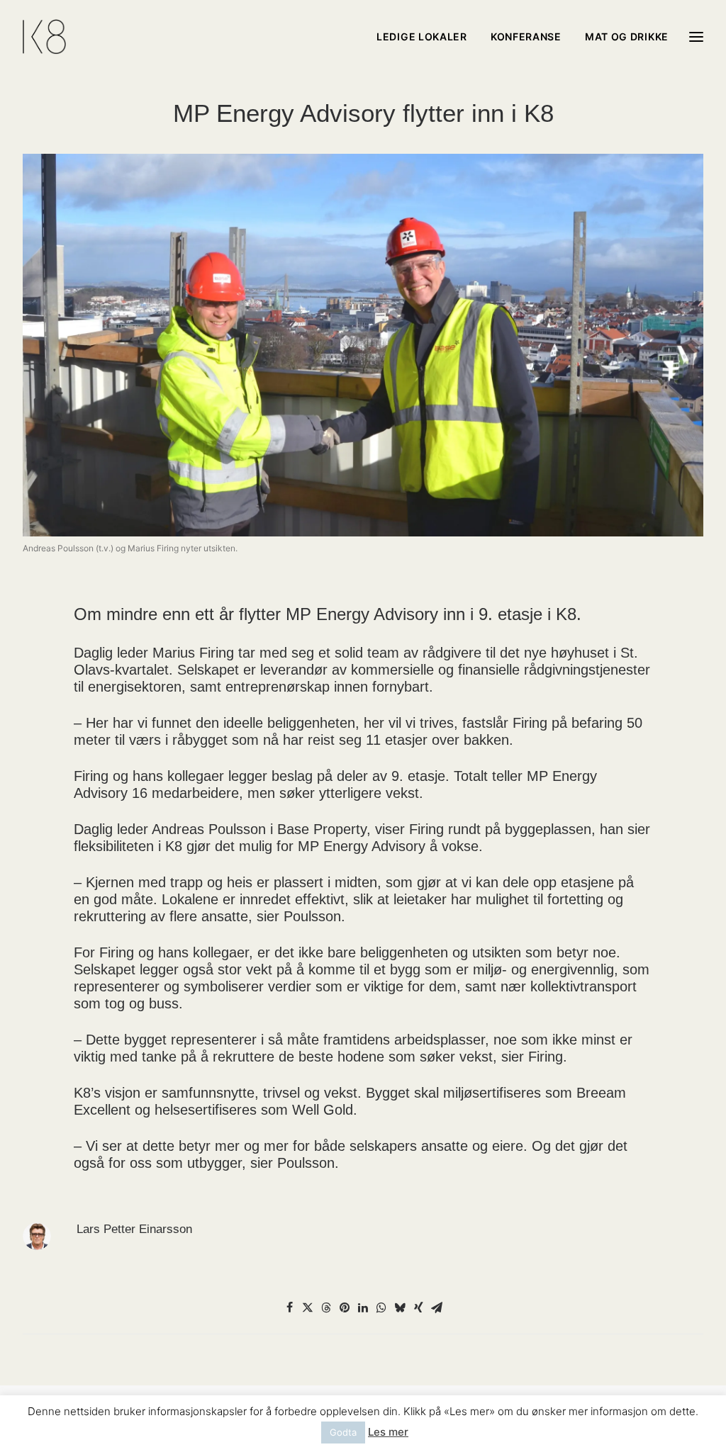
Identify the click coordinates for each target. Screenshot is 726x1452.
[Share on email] (436, 1307)
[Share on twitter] (307, 1307)
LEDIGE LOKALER (421, 36)
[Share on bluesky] (399, 1307)
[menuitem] (426, 37)
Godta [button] (343, 1432)
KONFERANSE (526, 36)
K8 (173, 846)
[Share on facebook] (289, 1307)
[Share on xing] (418, 1307)
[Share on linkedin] (363, 1307)
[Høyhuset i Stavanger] (44, 37)
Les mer (388, 1432)
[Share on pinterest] (344, 1307)
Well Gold (322, 1110)
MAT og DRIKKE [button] (627, 36)
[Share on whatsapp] (381, 1307)
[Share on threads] (326, 1307)
